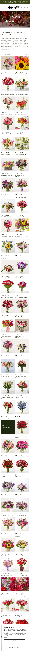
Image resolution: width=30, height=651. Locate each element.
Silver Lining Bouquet (7, 575)
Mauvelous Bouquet (6, 535)
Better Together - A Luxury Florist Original (21, 595)
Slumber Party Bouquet (7, 357)
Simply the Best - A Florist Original (6, 595)
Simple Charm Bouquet (7, 175)
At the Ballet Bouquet (7, 376)
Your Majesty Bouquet (21, 297)
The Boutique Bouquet (7, 515)
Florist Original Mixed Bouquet (21, 74)
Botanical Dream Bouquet (19, 176)
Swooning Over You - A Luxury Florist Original (21, 616)
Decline (14, 644)
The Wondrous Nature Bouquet (7, 74)
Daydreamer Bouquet (21, 257)
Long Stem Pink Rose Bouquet (20, 377)
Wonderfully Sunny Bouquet (6, 257)
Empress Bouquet (20, 496)
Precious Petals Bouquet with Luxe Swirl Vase (21, 196)
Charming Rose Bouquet (7, 297)
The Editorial (18, 418)
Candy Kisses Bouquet (21, 575)
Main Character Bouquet (7, 236)
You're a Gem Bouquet (7, 196)
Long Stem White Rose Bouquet (7, 398)
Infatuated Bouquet (6, 216)
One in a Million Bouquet (7, 496)
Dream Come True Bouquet (6, 134)
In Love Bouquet (19, 216)
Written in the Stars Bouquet (20, 535)
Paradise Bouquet (5, 154)
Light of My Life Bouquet (21, 397)
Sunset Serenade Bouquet (8, 457)
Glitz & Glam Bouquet (6, 277)
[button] (21, 7)
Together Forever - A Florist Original (6, 616)
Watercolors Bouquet (20, 555)
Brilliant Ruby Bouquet (21, 437)
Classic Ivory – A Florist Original (21, 155)
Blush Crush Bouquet (6, 114)
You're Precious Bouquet (7, 94)
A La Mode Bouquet (20, 316)
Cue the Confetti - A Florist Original (20, 134)
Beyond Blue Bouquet (21, 357)
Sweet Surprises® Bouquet (19, 337)
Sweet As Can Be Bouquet (22, 457)
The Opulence (18, 476)
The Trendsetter (6, 427)
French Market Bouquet (21, 94)
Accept (14, 640)
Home (2, 30)
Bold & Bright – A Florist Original (21, 237)
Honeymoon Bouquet (6, 316)
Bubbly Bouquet (5, 555)
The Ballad (4, 476)
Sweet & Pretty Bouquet (7, 418)
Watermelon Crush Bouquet (6, 337)
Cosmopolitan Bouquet (21, 114)
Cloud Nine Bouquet (20, 515)
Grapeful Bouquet (19, 277)
